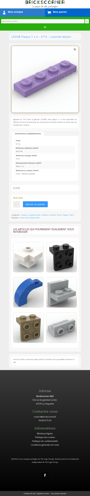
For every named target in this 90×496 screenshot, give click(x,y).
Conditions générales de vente (45, 445)
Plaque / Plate (68, 215)
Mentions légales (45, 433)
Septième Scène (43, 493)
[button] (75, 49)
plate (38, 218)
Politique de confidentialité (45, 441)
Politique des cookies (45, 437)
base (22, 218)
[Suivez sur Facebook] (45, 475)
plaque (32, 218)
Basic (27, 218)
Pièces (59, 215)
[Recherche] (87, 21)
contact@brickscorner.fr (45, 417)
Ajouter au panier (35, 204)
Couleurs (24, 215)
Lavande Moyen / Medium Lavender (42, 215)
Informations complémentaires (28, 133)
